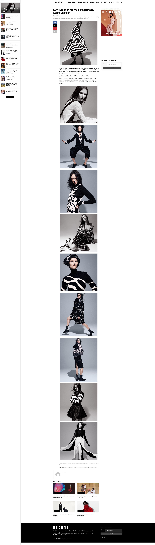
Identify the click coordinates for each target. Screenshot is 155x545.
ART (101, 2)
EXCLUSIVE (92, 2)
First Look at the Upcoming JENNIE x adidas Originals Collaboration (11, 71)
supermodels (90, 467)
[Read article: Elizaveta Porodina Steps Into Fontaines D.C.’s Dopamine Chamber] (64, 488)
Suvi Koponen (67, 18)
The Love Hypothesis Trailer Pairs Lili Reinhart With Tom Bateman (12, 90)
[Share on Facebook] (55, 22)
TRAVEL (97, 2)
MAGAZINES (85, 2)
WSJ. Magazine (85, 18)
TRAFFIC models (73, 18)
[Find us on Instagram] (111, 2)
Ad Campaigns (57, 511)
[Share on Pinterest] (55, 28)
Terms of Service (64, 534)
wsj (95, 467)
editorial (70, 467)
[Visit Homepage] (59, 2)
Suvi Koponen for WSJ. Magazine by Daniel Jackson (10, 8)
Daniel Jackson (64, 17)
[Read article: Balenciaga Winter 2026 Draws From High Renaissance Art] (88, 506)
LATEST (69, 2)
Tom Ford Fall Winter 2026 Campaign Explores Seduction (12, 51)
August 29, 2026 (57, 498)
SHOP (105, 2)
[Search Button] (121, 2)
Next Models (61, 18)
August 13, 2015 (56, 15)
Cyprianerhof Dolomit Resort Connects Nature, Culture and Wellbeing (12, 84)
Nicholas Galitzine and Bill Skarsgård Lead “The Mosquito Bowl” (12, 45)
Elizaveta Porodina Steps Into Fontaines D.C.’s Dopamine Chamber (12, 16)
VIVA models (79, 18)
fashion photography (77, 467)
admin (64, 473)
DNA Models (69, 17)
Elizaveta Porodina (58, 493)
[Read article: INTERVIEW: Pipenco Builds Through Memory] (88, 488)
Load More (10, 97)
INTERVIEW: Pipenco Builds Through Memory (11, 22)
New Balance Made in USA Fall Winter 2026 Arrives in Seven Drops (12, 29)
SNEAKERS (80, 2)
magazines (85, 467)
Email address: (105, 64)
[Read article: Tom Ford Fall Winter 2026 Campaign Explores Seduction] (64, 506)
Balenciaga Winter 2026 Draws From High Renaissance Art (12, 58)
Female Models (92, 17)
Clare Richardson (57, 17)
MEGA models (56, 18)
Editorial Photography (76, 17)
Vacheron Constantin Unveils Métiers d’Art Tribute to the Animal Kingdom (12, 36)
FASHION (74, 2)
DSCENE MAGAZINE (81, 493)
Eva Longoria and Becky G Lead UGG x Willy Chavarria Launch (12, 64)
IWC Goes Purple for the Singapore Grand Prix (11, 77)
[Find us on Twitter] (109, 2)
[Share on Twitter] (55, 25)
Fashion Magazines (84, 17)
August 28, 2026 (80, 497)
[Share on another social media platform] (55, 31)
